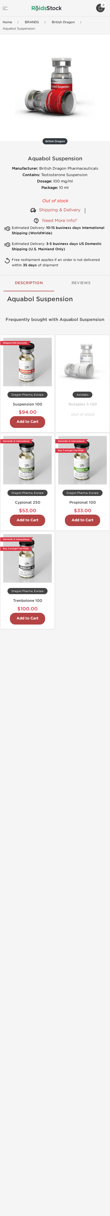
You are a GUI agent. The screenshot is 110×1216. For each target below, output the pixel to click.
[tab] (28, 283)
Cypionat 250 (27, 502)
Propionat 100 (82, 502)
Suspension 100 (27, 404)
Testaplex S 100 (82, 404)
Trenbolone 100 (27, 600)
